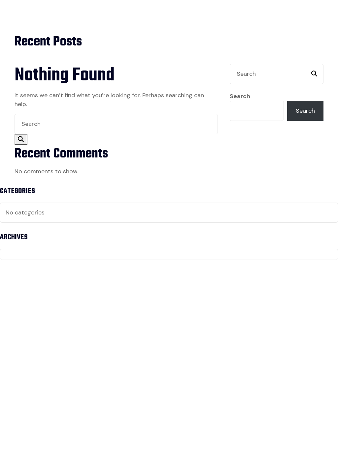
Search (240, 96)
